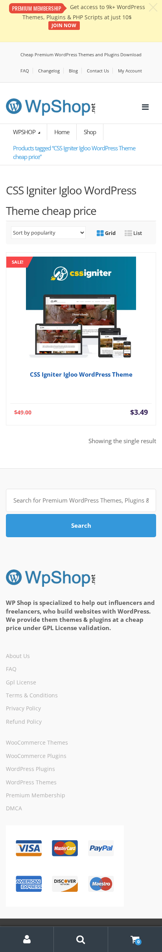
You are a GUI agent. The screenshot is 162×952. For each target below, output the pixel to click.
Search (81, 525)
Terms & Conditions (32, 695)
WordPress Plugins (30, 769)
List (137, 233)
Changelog (49, 71)
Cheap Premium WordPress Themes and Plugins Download (81, 54)
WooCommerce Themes (37, 742)
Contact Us (98, 71)
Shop (90, 132)
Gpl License (21, 682)
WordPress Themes (31, 782)
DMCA (14, 808)
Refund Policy (24, 721)
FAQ (24, 71)
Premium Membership (35, 795)
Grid (110, 233)
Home (61, 132)
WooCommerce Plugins (36, 756)
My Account (130, 71)
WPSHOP (25, 132)
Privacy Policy (23, 708)
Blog (73, 71)
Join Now (64, 25)
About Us (18, 656)
